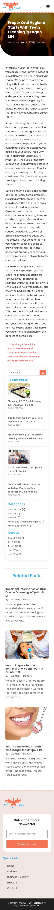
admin (15, 42)
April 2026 (13, 554)
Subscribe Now (27, 844)
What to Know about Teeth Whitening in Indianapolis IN (23, 748)
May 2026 (13, 550)
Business (12, 871)
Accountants (14, 509)
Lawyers (12, 882)
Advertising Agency (18, 525)
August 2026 (14, 538)
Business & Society (18, 877)
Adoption (12, 517)
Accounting (14, 513)
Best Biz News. (36, 902)
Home (10, 866)
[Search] (42, 373)
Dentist (40, 42)
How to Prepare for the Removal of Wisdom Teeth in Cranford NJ (24, 669)
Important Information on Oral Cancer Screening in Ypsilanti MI (25, 592)
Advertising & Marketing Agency (24, 521)
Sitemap (35, 905)
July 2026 (12, 542)
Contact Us (14, 888)
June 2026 (13, 546)
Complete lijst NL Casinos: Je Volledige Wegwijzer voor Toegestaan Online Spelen (24, 488)
